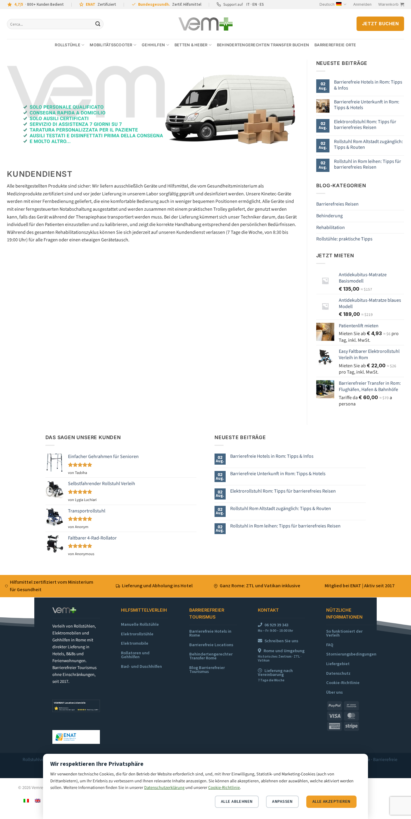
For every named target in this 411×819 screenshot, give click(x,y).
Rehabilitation (330, 227)
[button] (362, 4)
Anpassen (282, 801)
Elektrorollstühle (137, 634)
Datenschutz (338, 673)
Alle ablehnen (237, 801)
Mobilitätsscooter (111, 45)
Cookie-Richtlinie (343, 683)
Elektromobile (134, 643)
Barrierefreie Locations (211, 645)
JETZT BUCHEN (380, 23)
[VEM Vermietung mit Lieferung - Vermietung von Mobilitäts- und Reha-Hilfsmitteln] (205, 24)
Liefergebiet (338, 664)
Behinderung (329, 215)
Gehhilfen (153, 45)
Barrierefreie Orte (335, 45)
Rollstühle (67, 45)
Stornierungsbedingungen (351, 654)
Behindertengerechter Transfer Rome (211, 656)
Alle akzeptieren (331, 801)
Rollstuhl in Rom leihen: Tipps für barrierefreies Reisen (367, 164)
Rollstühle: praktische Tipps (344, 239)
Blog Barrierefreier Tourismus (207, 670)
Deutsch (327, 4)
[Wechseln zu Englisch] (37, 800)
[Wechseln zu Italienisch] (26, 800)
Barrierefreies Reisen (337, 204)
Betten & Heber (191, 45)
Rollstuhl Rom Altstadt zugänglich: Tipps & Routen (368, 144)
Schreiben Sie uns (281, 641)
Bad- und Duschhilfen (141, 666)
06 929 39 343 (276, 625)
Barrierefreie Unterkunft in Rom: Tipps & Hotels (366, 105)
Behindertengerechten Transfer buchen (263, 45)
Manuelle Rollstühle (140, 624)
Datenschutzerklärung (164, 787)
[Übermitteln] (98, 24)
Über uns (334, 692)
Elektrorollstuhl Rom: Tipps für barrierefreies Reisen (365, 124)
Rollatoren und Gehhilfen (135, 655)
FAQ (329, 645)
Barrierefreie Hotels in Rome (210, 633)
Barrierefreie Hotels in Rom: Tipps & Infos (368, 85)
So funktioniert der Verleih (344, 633)
